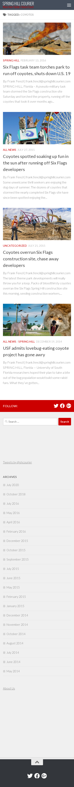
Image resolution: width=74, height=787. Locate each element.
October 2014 (16, 634)
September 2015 (18, 559)
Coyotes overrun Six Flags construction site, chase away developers (31, 258)
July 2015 (13, 568)
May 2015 (13, 587)
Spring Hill (11, 60)
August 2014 (15, 643)
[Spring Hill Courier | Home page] (24, 5)
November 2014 (17, 624)
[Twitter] (56, 405)
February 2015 (16, 596)
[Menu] (69, 5)
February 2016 (16, 531)
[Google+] (68, 405)
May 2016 (13, 513)
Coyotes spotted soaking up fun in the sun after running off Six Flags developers (35, 163)
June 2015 (13, 578)
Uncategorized (15, 245)
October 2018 (16, 494)
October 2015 (16, 550)
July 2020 (13, 485)
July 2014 (13, 652)
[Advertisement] (15, 724)
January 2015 (15, 606)
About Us (9, 688)
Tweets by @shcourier (17, 462)
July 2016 (13, 503)
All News (9, 149)
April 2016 (13, 522)
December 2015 (17, 540)
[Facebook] (62, 405)
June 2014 (13, 662)
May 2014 (13, 671)
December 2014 (17, 615)
